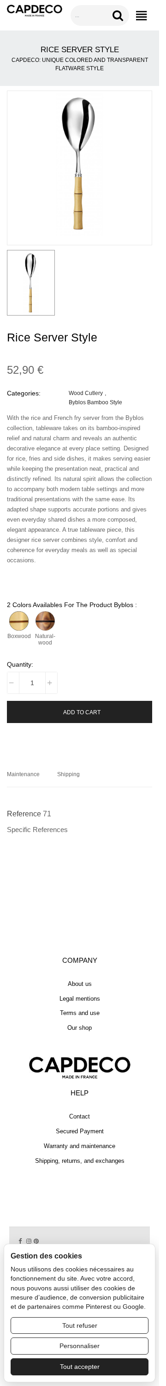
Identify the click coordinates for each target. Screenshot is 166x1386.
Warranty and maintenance (79, 1146)
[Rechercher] (119, 15)
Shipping (68, 774)
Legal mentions (79, 998)
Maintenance (23, 774)
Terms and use (80, 1012)
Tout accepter (80, 1366)
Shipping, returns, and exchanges (80, 1160)
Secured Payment (80, 1131)
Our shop (79, 1027)
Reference (24, 814)
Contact (79, 1116)
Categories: (24, 393)
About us (80, 983)
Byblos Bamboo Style (95, 402)
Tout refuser (79, 1325)
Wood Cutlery (86, 393)
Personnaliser (79, 1346)
